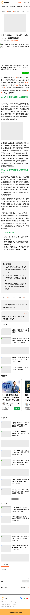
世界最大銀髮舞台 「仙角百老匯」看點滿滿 (20, 368)
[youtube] (27, 598)
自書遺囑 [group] (16, 11)
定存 (25, 297)
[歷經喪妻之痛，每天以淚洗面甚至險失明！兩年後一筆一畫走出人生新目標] (6, 340)
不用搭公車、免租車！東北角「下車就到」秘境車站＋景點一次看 (20, 538)
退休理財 (5, 6)
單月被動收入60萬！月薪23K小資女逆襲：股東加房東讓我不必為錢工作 (20, 491)
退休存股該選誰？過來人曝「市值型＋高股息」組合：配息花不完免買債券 (20, 424)
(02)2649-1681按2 (11, 604)
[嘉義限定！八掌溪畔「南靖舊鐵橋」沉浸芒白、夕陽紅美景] (6, 331)
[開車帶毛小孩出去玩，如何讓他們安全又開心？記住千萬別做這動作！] (6, 360)
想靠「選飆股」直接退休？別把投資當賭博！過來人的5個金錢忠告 (20, 481)
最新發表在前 (24, 587)
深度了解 (20, 408)
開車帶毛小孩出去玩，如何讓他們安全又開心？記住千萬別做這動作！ (20, 360)
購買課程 (20, 2)
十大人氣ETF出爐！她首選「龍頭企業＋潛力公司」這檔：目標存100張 (20, 453)
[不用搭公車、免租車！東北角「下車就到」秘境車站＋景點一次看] (6, 538)
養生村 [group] (3, 11)
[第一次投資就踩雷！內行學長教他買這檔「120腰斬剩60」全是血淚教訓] (6, 462)
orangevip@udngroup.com (14, 602)
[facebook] (21, 598)
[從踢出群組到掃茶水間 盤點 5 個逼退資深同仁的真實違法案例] (6, 548)
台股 (9, 297)
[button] (27, 2)
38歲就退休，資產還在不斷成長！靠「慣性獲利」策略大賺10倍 (20, 433)
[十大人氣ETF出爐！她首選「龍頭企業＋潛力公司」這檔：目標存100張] (6, 453)
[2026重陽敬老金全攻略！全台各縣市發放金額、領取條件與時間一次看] (6, 509)
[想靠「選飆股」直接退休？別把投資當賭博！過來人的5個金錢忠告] (6, 482)
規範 (2, 581)
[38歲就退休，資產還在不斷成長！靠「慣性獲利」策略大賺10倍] (6, 434)
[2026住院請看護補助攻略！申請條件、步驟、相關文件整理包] (6, 519)
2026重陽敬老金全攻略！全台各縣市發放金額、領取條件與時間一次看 (20, 509)
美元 (14, 297)
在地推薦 (20, 6)
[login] (24, 2)
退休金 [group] (9, 11)
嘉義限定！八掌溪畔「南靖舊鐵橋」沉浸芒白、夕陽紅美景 (20, 331)
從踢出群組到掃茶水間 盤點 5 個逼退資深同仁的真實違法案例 (20, 547)
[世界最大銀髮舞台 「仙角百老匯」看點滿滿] (6, 369)
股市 (20, 297)
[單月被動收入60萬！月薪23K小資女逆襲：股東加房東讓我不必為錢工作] (6, 491)
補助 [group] (23, 11)
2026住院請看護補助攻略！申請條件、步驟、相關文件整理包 (20, 519)
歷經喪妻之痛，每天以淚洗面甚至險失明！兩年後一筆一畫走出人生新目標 (20, 340)
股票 (4, 297)
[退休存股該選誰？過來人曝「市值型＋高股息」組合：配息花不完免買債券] (6, 424)
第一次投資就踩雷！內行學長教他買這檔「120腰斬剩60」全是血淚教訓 (20, 462)
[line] (24, 598)
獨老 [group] (28, 11)
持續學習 (12, 6)
